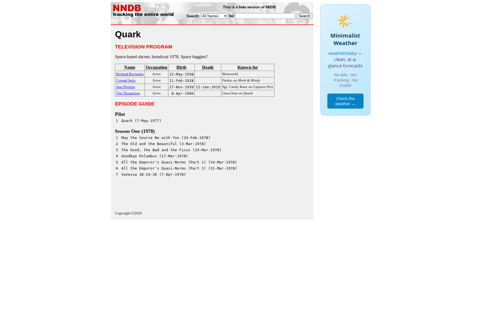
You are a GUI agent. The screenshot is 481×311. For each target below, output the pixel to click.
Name (129, 67)
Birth (181, 67)
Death (207, 67)
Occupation (156, 67)
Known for (247, 67)
